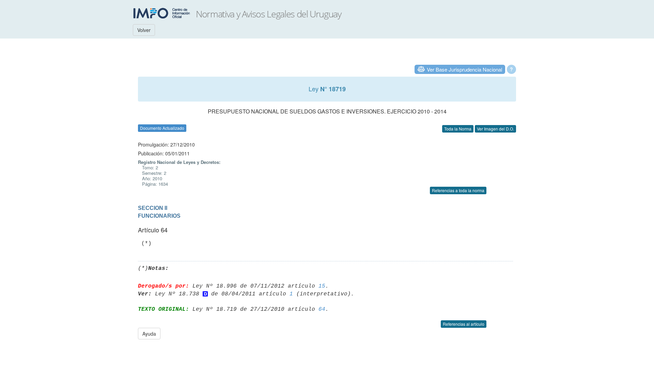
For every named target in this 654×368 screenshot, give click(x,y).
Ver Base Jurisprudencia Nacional (464, 69)
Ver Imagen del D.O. (495, 129)
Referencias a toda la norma (458, 190)
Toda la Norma (457, 129)
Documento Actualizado (162, 128)
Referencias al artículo (463, 324)
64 (321, 309)
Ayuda (149, 333)
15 (321, 286)
